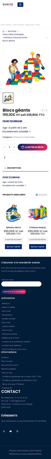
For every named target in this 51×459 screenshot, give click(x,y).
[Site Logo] (8, 4)
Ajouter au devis (34, 147)
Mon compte (6, 25)
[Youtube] (10, 431)
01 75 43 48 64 (21, 397)
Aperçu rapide (13, 246)
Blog (38, 25)
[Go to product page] (13, 213)
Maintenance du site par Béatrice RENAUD (25, 454)
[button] (37, 194)
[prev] (42, 110)
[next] (46, 110)
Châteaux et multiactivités (24, 137)
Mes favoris (18, 25)
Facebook (5, 157)
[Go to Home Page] (3, 31)
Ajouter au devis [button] (13, 239)
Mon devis (29, 25)
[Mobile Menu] (20, 4)
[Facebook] (4, 431)
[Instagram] (17, 431)
